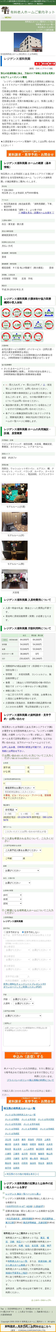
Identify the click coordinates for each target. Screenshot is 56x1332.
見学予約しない (31, 932)
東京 (42, 1238)
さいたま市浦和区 (29, 1129)
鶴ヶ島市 (34, 1158)
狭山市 (49, 1154)
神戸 (49, 1245)
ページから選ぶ (23, 1194)
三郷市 (16, 1154)
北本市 (16, 1144)
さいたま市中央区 (32, 1124)
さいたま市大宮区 (46, 1119)
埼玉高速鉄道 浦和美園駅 (20, 1219)
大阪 (42, 1245)
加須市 (33, 1163)
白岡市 (16, 1168)
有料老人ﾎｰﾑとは (33, 1309)
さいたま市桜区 (12, 1129)
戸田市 (39, 1139)
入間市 (8, 1158)
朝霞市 (33, 1144)
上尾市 (47, 1139)
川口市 (8, 1139)
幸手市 (8, 1168)
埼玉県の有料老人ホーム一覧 (19, 1108)
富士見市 (17, 1149)
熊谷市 (8, 1163)
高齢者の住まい (43, 1312)
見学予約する (12, 932)
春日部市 (40, 1149)
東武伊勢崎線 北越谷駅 (35, 1222)
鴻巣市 (25, 1144)
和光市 (8, 1149)
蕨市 (24, 1139)
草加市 (31, 1139)
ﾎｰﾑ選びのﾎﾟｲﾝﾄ (7, 1312)
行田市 (25, 1163)
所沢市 (33, 1154)
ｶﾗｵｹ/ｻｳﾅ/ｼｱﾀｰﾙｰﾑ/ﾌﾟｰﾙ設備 (19, 1206)
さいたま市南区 (47, 1129)
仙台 (27, 1245)
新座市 (41, 1144)
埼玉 (18, 1242)
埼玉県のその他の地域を (18, 1174)
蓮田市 (49, 1163)
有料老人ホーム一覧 (17, 1261)
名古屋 (35, 1245)
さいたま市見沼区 (13, 1124)
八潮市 (8, 1154)
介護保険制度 (6, 1315)
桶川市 (8, 1144)
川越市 (16, 1158)
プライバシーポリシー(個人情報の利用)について (30, 1080)
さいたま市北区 (28, 1119)
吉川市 (25, 1154)
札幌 (21, 1245)
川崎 (12, 1242)
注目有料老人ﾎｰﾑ (14, 1309)
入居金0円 (39, 1206)
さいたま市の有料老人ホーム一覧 (20, 1114)
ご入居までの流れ (25, 1312)
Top (2, 1309)
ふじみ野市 (29, 1149)
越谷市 (49, 1149)
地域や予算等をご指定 (16, 1273)
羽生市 (41, 1163)
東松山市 (44, 1158)
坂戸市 (25, 1158)
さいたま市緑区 (12, 1133)
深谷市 (16, 1163)
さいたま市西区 (12, 1119)
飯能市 (41, 1154)
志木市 (49, 1144)
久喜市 (16, 1139)
